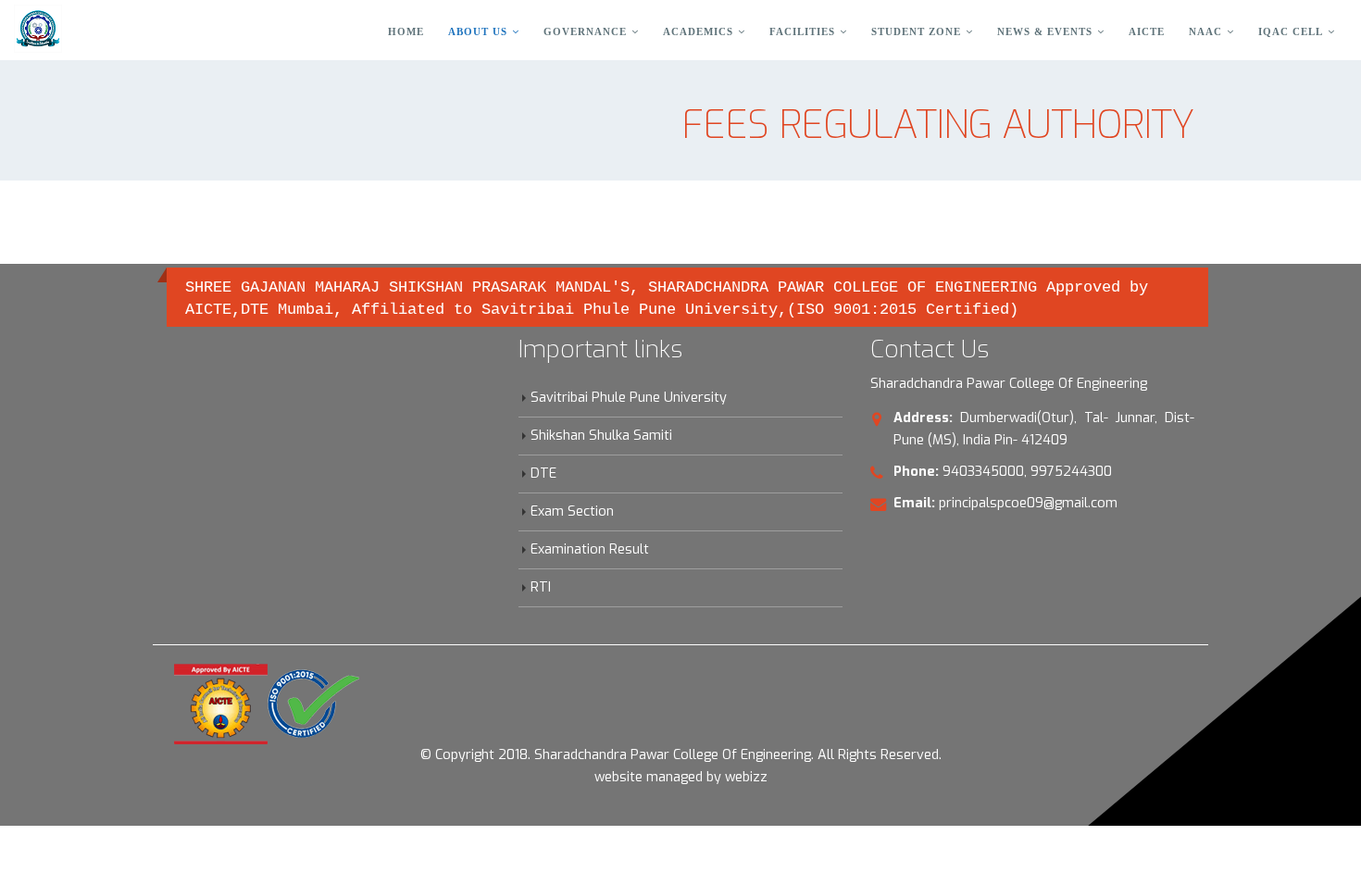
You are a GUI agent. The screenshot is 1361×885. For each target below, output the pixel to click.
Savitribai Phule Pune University (629, 397)
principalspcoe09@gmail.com (1028, 503)
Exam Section (572, 511)
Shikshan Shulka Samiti (601, 435)
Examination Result (590, 549)
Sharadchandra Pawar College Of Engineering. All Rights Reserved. (738, 755)
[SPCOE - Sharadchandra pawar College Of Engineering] (38, 29)
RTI (541, 587)
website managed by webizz (681, 777)
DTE (543, 473)
